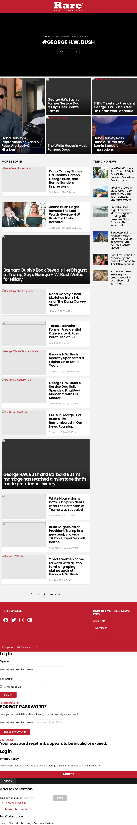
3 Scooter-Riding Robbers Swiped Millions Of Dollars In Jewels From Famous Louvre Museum (122, 240)
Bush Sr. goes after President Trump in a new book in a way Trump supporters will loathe (67, 534)
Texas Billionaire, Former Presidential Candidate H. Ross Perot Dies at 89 (65, 331)
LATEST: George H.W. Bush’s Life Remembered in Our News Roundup (65, 421)
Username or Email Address (16, 669)
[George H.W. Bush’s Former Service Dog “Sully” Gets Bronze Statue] (68, 96)
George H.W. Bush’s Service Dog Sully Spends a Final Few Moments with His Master (65, 390)
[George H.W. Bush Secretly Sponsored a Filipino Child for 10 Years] (24, 362)
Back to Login (7, 739)
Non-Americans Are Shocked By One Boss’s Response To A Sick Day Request (123, 259)
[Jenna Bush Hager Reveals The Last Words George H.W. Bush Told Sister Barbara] (24, 214)
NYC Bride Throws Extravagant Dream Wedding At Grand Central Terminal (122, 277)
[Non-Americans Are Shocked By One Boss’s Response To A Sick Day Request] (100, 259)
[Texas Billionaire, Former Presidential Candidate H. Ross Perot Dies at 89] (24, 333)
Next (53, 594)
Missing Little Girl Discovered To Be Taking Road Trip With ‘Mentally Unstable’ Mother (121, 193)
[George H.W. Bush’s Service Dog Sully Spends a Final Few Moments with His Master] (24, 390)
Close (8, 780)
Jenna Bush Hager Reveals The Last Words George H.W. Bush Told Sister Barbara (65, 214)
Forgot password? (9, 703)
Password (6, 678)
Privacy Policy (100, 627)
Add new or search (11, 798)
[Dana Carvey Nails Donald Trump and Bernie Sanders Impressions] (114, 135)
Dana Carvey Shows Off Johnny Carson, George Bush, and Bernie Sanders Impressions (65, 179)
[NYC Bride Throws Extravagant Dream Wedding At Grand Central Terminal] (100, 275)
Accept (68, 774)
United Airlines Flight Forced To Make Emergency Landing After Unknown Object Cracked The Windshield (121, 216)
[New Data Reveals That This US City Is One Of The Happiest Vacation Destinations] (100, 172)
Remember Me (12, 686)
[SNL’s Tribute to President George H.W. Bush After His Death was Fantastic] (114, 96)
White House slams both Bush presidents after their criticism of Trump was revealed (66, 504)
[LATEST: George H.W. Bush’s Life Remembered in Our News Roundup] (24, 422)
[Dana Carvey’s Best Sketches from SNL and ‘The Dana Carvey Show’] (24, 301)
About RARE (99, 621)
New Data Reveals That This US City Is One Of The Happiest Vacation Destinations (122, 174)
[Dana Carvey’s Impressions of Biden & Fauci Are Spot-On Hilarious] (22, 116)
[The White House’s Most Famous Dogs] (68, 135)
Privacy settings (101, 634)
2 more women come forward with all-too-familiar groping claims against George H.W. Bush (66, 567)
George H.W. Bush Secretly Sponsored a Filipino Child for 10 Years (66, 360)
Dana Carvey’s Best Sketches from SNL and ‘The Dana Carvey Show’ (67, 300)
